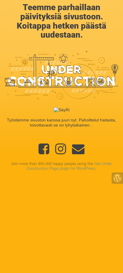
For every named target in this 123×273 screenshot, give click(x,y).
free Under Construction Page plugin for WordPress (69, 166)
